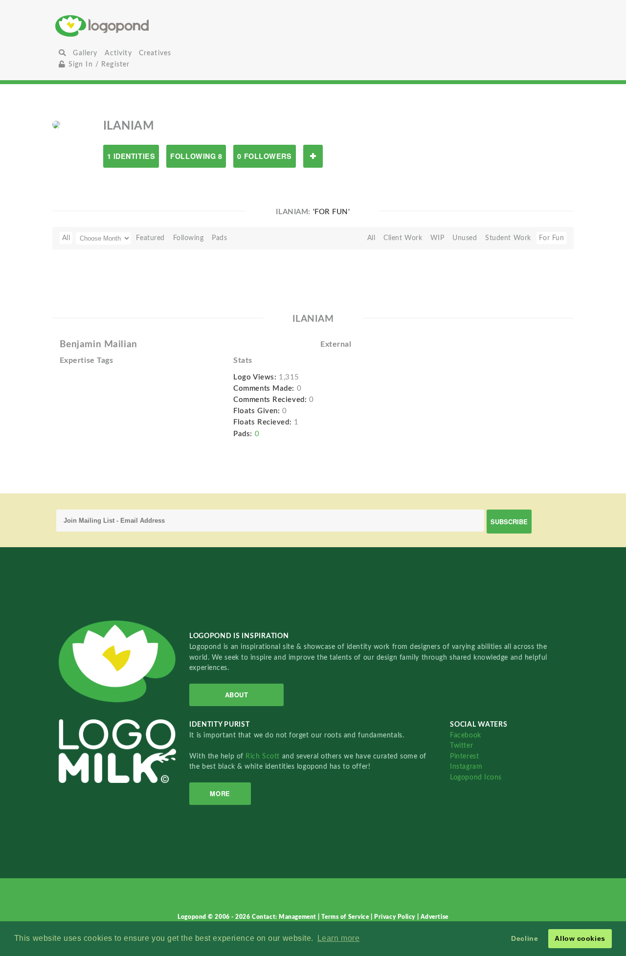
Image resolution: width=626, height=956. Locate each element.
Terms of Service (346, 917)
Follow (313, 156)
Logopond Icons (476, 777)
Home (141, 26)
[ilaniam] (56, 124)
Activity (118, 53)
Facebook (465, 735)
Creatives (155, 53)
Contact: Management (285, 917)
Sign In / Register (98, 64)
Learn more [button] (338, 938)
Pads (219, 238)
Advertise (434, 917)
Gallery (85, 53)
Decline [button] (524, 938)
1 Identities (131, 156)
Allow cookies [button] (580, 938)
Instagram (466, 766)
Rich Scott (264, 756)
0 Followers (264, 156)
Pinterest (464, 756)
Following (188, 238)
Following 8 (196, 156)
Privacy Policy (395, 917)
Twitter (461, 745)
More (220, 793)
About (236, 694)
